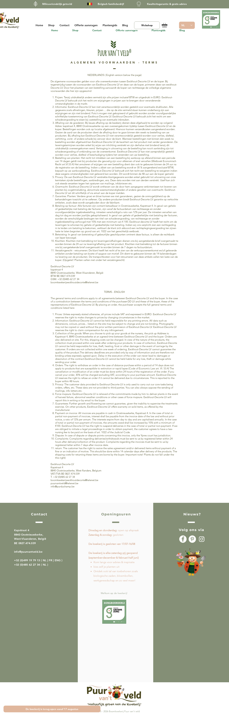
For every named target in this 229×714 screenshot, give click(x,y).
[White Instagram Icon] (201, 539)
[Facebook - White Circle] (183, 539)
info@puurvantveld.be (28, 551)
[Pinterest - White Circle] (192, 539)
